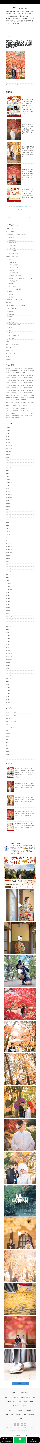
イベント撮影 (12, 286)
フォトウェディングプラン (12, 253)
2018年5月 (9, 638)
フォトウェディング (11, 721)
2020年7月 (9, 562)
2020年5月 (9, 568)
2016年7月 (9, 690)
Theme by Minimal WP (26, 1430)
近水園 (9, 330)
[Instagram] (15, 1424)
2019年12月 (9, 583)
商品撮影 (11, 283)
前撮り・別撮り (10, 232)
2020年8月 (9, 558)
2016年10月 (9, 681)
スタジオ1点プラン (12, 245)
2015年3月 (9, 702)
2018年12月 (9, 617)
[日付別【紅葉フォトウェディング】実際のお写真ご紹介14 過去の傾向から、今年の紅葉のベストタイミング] (20, 1135)
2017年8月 (9, 666)
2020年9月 (9, 555)
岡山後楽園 (10, 311)
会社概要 (8, 359)
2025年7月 (9, 458)
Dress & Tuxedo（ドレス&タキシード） (16, 305)
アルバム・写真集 (11, 251)
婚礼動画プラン (13, 297)
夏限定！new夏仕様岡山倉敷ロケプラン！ (16, 405)
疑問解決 (8, 755)
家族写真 (8, 742)
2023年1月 (9, 491)
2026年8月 (9, 427)
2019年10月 (9, 589)
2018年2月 (9, 647)
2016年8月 (9, 687)
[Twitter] (22, 1424)
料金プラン (10, 291)
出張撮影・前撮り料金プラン (13, 256)
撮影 (7, 748)
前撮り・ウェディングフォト (13, 344)
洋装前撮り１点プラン (13, 242)
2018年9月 (9, 626)
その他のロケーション (13, 335)
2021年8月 (9, 525)
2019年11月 (9, 586)
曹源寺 (9, 319)
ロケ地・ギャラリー (11, 308)
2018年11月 (9, 620)
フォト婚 (8, 724)
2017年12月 (9, 653)
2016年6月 (9, 693)
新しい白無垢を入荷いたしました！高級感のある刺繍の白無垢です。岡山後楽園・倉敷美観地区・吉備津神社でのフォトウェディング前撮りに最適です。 (20, 397)
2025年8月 (9, 455)
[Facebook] (18, 1424)
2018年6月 (9, 635)
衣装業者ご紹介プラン (13, 248)
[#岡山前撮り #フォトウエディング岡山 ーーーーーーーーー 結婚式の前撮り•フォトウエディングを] (20, 905)
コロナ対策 (9, 718)
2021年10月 (9, 522)
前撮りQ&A (9, 347)
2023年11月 (9, 482)
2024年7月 (9, 467)
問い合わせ (9, 356)
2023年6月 (9, 485)
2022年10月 (9, 497)
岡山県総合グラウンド (13, 322)
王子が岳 (9, 327)
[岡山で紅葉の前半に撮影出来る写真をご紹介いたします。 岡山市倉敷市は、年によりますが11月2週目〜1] (20, 1233)
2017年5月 (9, 675)
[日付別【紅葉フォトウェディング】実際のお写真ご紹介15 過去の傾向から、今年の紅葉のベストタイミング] (20, 1102)
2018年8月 (9, 629)
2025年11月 (9, 448)
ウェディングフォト (11, 712)
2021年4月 (9, 534)
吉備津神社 (10, 316)
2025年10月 (9, 451)
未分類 (7, 751)
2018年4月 (9, 641)
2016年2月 (9, 696)
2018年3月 (9, 644)
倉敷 (7, 730)
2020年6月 (9, 565)
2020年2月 (9, 577)
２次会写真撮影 (13, 281)
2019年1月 (9, 614)
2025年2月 (9, 461)
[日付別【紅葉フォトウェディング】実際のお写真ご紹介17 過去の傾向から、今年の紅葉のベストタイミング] (20, 1036)
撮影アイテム (9, 341)
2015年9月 (9, 699)
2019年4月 (9, 604)
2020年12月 (9, 546)
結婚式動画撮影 (14, 265)
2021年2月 (9, 540)
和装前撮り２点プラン (13, 240)
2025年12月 (9, 445)
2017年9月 (9, 662)
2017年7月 (9, 669)
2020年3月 (9, 574)
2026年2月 (9, 439)
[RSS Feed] (25, 1424)
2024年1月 (9, 479)
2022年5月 (9, 507)
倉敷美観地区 (10, 314)
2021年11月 (9, 519)
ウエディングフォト (11, 715)
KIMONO (8, 302)
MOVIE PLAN (12, 262)
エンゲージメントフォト (15, 275)
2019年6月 (9, 598)
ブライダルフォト (10, 727)
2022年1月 (9, 516)
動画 (7, 739)
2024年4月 (9, 473)
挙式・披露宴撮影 (13, 273)
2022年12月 (9, 494)
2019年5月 (9, 601)
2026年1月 (9, 442)
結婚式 (7, 758)
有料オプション (10, 350)
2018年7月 (9, 632)
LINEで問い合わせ (20, 1441)
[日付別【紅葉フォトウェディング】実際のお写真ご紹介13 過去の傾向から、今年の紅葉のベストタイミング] (20, 1168)
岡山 (7, 745)
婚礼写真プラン (13, 294)
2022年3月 (9, 513)
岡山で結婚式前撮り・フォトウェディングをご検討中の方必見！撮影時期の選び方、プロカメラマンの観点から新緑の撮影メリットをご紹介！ (20, 415)
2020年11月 (9, 549)
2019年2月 (9, 610)
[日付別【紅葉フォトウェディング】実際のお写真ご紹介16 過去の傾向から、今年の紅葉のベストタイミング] (20, 1069)
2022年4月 (9, 510)
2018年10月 (9, 623)
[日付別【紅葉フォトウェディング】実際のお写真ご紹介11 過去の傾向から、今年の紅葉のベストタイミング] (20, 1299)
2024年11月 (9, 464)
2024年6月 (9, 470)
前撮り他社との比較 (11, 353)
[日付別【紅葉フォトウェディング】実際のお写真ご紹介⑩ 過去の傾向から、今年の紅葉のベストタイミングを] (20, 1332)
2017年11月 (9, 656)
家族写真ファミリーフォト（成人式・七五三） (20, 278)
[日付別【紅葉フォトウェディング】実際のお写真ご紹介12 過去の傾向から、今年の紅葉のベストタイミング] (20, 1266)
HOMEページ (9, 228)
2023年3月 (9, 488)
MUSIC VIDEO (14, 267)
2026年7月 (9, 430)
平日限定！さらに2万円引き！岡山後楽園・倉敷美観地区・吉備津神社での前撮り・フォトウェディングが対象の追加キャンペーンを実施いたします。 (20, 370)
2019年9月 (9, 592)
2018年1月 (9, 650)
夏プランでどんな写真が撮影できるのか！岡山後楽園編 (20, 402)
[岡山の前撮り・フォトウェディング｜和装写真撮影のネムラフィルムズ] (20, 8)
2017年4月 (9, 678)
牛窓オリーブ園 (11, 333)
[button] (3, 2)
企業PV (12, 270)
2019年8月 (9, 595)
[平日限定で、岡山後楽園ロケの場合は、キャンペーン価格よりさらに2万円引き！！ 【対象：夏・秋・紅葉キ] (20, 872)
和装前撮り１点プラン (13, 237)
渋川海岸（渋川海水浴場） (14, 324)
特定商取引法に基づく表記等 (14, 299)
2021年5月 (9, 531)
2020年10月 (9, 552)
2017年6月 (9, 672)
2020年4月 (9, 571)
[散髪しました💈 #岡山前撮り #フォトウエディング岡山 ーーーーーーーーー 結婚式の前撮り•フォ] (20, 971)
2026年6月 (9, 433)
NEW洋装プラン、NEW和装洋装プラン (17, 234)
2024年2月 (9, 476)
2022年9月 (9, 500)
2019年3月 (9, 607)
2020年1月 (9, 580)
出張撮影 (9, 259)
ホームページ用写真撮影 (15, 289)
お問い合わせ (33, 1441)
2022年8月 (9, 503)
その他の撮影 (10, 338)
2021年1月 (9, 543)
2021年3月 (9, 537)
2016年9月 (9, 684)
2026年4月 (9, 436)
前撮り (7, 736)
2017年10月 (9, 659)
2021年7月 (9, 528)
